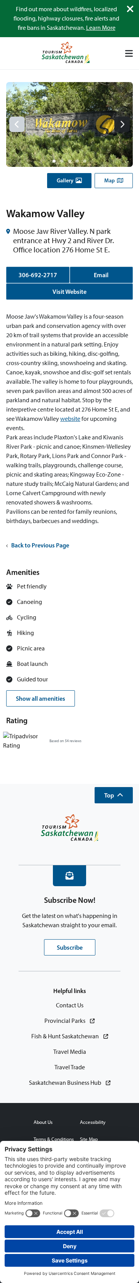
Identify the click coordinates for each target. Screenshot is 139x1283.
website (70, 418)
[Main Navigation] (129, 53)
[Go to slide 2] (61, 161)
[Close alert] (130, 9)
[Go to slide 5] (84, 161)
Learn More (100, 27)
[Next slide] (122, 124)
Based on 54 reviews (65, 740)
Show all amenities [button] (40, 698)
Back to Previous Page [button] (40, 545)
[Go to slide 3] (69, 161)
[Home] (66, 53)
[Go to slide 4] (77, 161)
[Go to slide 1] (54, 161)
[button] (69, 180)
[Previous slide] (17, 124)
